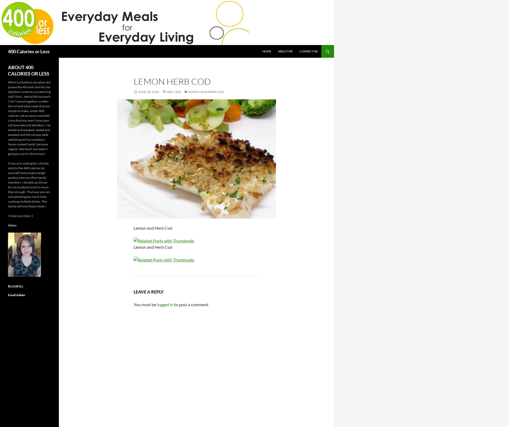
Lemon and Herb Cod (206, 92)
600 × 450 (174, 92)
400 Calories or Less (29, 51)
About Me (285, 51)
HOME (266, 51)
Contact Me (309, 51)
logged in (165, 304)
